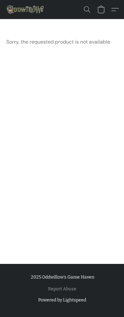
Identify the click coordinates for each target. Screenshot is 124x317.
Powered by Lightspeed (62, 300)
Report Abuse (62, 289)
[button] (26, 9)
